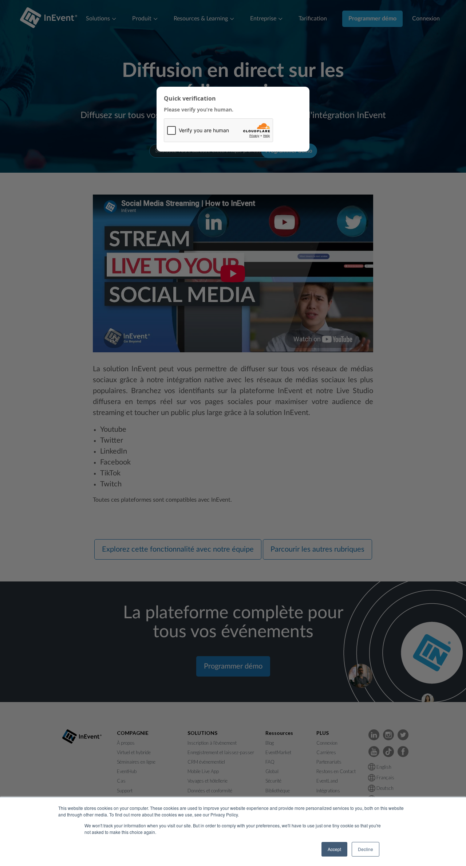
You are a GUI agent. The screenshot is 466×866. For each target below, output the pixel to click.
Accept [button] (334, 849)
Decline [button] (365, 849)
